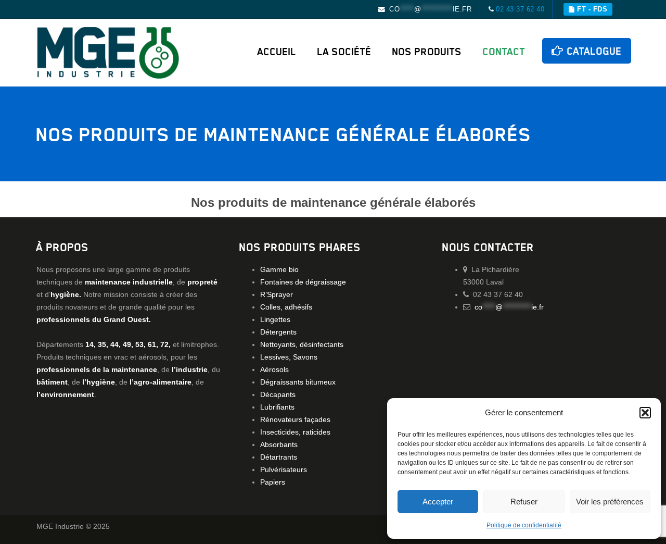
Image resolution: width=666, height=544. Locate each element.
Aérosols (274, 369)
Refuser (523, 501)
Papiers (272, 482)
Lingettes (275, 319)
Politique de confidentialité (523, 525)
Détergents (278, 332)
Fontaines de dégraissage (303, 282)
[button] (645, 412)
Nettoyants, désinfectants (301, 344)
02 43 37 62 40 (520, 9)
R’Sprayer (276, 294)
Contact (504, 51)
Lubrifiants (277, 407)
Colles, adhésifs (286, 307)
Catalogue (593, 51)
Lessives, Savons (288, 357)
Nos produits (427, 51)
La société (344, 51)
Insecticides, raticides (295, 432)
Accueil (277, 51)
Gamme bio (279, 269)
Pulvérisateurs (283, 469)
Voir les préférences (610, 501)
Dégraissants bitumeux (298, 382)
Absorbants (279, 444)
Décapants (278, 394)
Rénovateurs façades (295, 419)
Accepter (437, 501)
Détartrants (278, 457)
